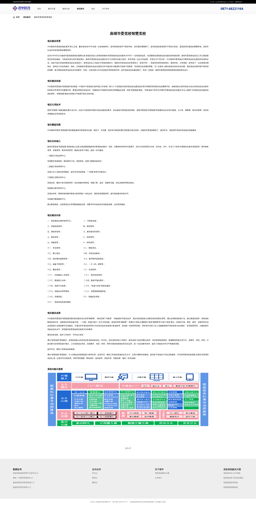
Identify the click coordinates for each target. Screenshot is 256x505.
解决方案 (51, 8)
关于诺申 (105, 8)
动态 (93, 8)
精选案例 (80, 8)
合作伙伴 (96, 469)
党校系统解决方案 (232, 469)
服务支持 (66, 8)
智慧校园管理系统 (230, 482)
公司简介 (158, 478)
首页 (39, 8)
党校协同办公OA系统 (231, 473)
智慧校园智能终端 (230, 487)
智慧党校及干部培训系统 (233, 478)
